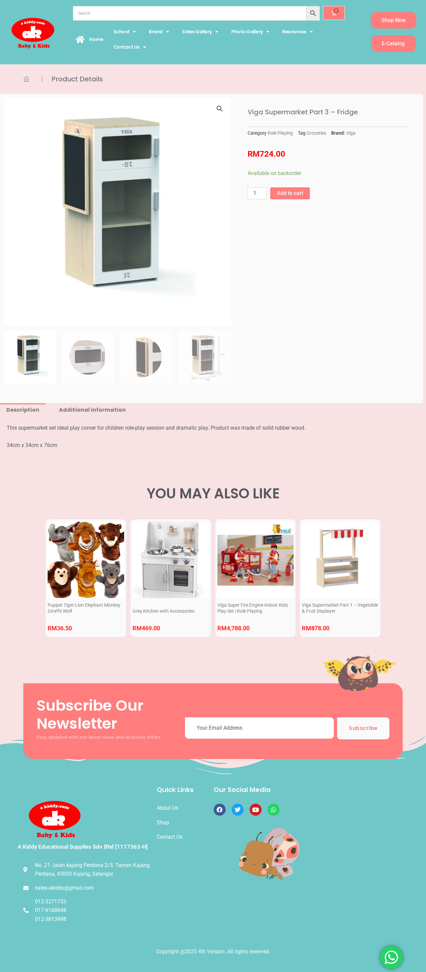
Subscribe (363, 728)
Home (96, 39)
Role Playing (280, 133)
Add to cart (290, 193)
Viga (350, 133)
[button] (220, 109)
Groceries (316, 133)
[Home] (80, 39)
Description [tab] (22, 410)
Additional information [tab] (92, 410)
